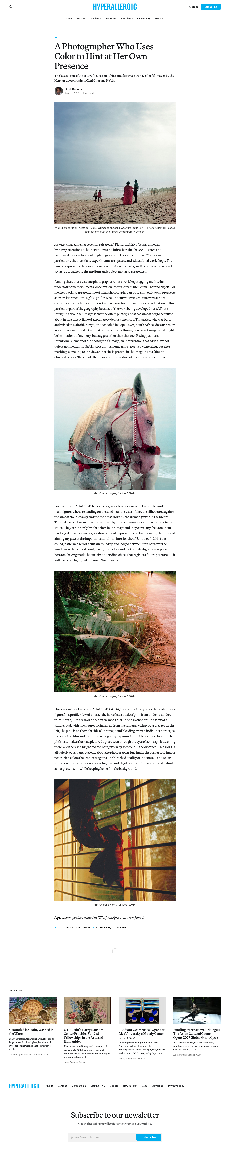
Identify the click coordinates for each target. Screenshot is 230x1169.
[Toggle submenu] (162, 18)
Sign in (193, 6)
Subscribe (211, 6)
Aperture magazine (78, 927)
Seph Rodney (73, 89)
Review (121, 927)
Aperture (61, 917)
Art (56, 37)
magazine (67, 244)
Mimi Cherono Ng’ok (154, 287)
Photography (103, 927)
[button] (158, 18)
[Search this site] (10, 6)
